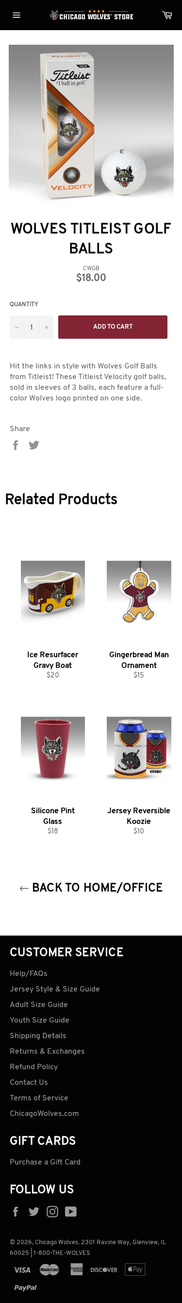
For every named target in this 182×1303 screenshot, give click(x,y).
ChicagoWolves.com (44, 1114)
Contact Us (29, 1083)
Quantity (24, 305)
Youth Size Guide (39, 1021)
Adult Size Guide (39, 1005)
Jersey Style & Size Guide (55, 989)
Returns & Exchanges (47, 1052)
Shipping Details (38, 1036)
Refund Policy (34, 1067)
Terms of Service (39, 1098)
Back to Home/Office (96, 888)
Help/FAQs (29, 974)
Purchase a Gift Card (45, 1162)
